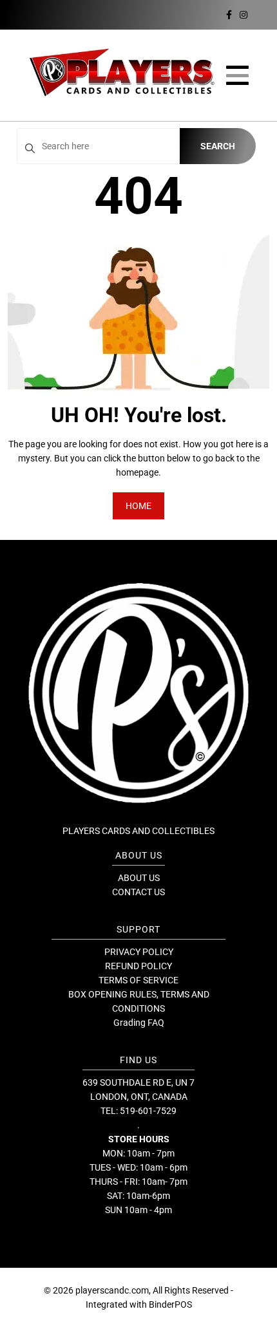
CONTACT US (138, 892)
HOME (138, 506)
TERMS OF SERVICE (138, 980)
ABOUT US (139, 878)
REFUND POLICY (138, 966)
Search (217, 146)
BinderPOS (170, 1304)
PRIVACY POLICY (138, 952)
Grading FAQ (138, 1022)
